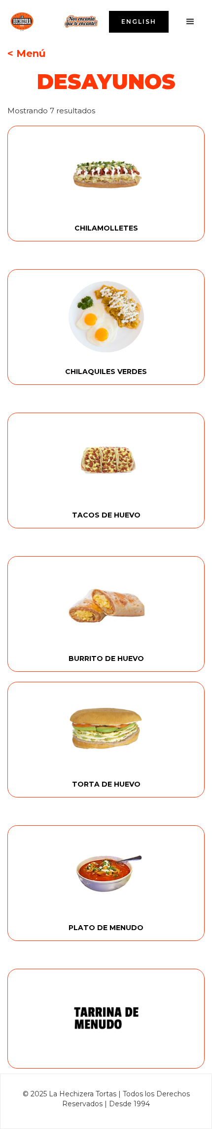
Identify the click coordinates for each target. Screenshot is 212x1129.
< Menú (26, 53)
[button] (190, 22)
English (138, 21)
